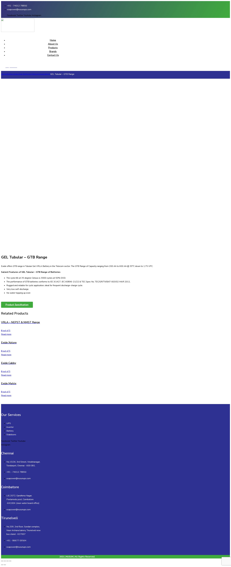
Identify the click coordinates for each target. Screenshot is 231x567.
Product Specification (16, 304)
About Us (53, 44)
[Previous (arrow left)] (2, 564)
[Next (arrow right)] (5, 564)
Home (53, 40)
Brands (53, 51)
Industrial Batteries (23, 74)
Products (53, 47)
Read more (6, 334)
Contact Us (53, 55)
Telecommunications (41, 74)
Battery (10, 74)
